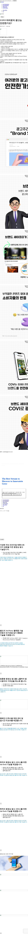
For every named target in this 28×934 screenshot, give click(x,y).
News (2, 16)
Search (14, 0)
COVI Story (5, 503)
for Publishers (6, 501)
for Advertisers (6, 499)
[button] (5, 463)
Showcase (5, 502)
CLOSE (2, 539)
